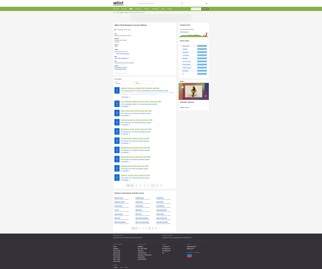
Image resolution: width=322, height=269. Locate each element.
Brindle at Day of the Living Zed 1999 (134, 166)
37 (152, 228)
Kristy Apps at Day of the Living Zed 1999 (136, 111)
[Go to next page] (161, 185)
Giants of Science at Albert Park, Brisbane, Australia (140, 88)
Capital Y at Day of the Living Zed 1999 (135, 175)
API (163, 252)
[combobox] (161, 3)
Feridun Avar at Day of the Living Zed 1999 (136, 120)
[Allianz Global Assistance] (189, 255)
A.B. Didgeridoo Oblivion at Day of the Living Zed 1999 (141, 101)
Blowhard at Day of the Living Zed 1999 (135, 148)
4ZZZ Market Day (184, 32)
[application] (194, 91)
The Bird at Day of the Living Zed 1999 (135, 138)
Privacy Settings (142, 259)
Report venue (126, 73)
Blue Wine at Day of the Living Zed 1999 (136, 157)
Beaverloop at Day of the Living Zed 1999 (136, 129)
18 (157, 185)
